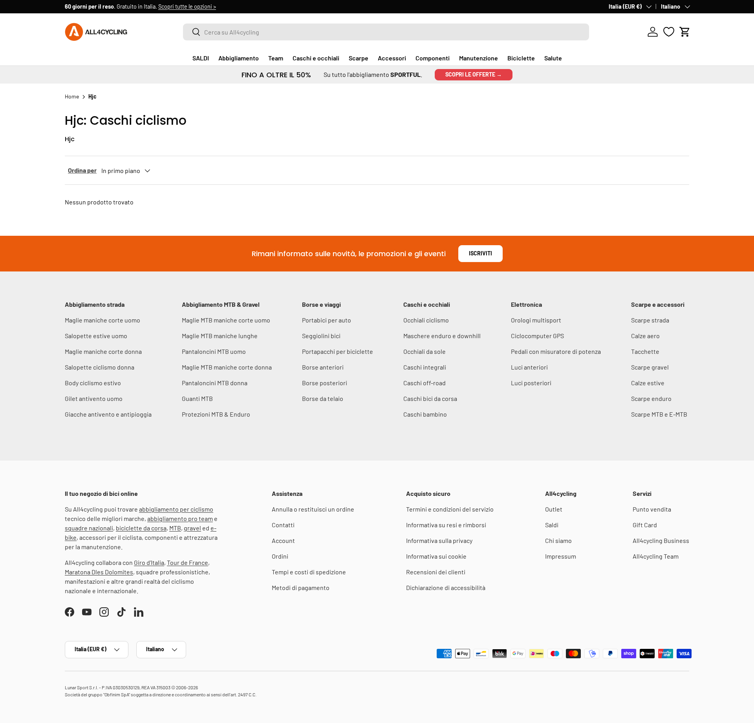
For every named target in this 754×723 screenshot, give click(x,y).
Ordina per (82, 170)
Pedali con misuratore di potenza (556, 351)
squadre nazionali (89, 528)
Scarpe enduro (651, 398)
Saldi (551, 524)
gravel (192, 528)
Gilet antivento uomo (94, 398)
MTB (175, 528)
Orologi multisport (536, 320)
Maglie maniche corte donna (103, 351)
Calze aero (645, 335)
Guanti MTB (197, 398)
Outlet (553, 509)
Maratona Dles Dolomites (99, 571)
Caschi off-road (424, 382)
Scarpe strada (650, 320)
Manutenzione (478, 58)
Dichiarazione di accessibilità (445, 587)
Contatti (283, 524)
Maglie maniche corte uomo (102, 320)
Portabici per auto (326, 320)
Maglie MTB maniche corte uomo (226, 320)
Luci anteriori (529, 367)
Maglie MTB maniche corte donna (227, 367)
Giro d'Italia (149, 562)
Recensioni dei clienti (435, 571)
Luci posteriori (531, 382)
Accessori (392, 58)
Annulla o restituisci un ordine (313, 509)
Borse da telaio (322, 398)
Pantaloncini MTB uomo (214, 351)
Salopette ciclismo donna (99, 367)
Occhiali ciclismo (426, 320)
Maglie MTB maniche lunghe (220, 335)
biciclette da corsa (141, 528)
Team (275, 58)
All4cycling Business (661, 540)
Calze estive (647, 382)
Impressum (560, 556)
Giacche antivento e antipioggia (108, 414)
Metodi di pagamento (300, 587)
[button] (685, 32)
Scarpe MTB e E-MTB (659, 414)
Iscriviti (480, 253)
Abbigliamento (238, 58)
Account (283, 540)
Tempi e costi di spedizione (309, 571)
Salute (553, 58)
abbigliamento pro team (180, 518)
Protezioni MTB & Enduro (216, 414)
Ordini (280, 556)
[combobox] (386, 32)
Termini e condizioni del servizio (450, 509)
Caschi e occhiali (316, 58)
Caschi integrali (424, 367)
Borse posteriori (324, 382)
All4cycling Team (656, 556)
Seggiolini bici (321, 335)
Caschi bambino (425, 414)
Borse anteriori (323, 367)
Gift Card (645, 524)
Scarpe (358, 58)
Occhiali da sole (424, 351)
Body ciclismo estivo (93, 382)
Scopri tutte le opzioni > (187, 6)
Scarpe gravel (650, 367)
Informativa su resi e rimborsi (446, 524)
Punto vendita (652, 509)
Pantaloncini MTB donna (214, 382)
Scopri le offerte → (473, 74)
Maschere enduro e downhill (442, 335)
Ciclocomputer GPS (537, 335)
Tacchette (645, 351)
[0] (669, 32)
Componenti (432, 58)
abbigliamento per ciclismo (176, 509)
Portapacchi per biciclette (337, 351)
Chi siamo (558, 540)
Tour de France (187, 562)
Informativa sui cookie (436, 556)
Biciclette (521, 58)
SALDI (200, 58)
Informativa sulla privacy (439, 540)
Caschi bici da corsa (430, 398)
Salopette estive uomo (96, 335)
